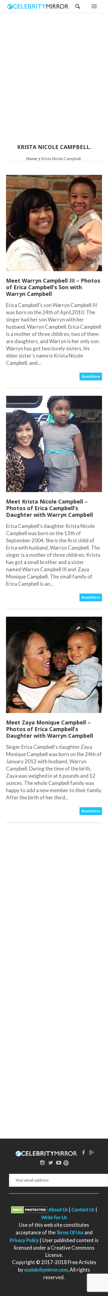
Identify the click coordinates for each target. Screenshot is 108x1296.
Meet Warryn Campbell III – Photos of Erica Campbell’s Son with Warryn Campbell (53, 287)
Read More (91, 376)
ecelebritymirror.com (46, 1270)
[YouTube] (58, 1162)
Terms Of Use (69, 1232)
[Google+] (91, 1152)
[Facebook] (83, 1152)
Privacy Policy (24, 1240)
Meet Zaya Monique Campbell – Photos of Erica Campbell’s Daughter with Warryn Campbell (49, 729)
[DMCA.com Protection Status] (29, 1209)
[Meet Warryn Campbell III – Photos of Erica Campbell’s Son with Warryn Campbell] (54, 223)
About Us (58, 1209)
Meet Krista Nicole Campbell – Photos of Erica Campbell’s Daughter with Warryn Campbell (49, 508)
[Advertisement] (54, 82)
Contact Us (82, 1209)
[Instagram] (42, 1162)
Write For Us (54, 1217)
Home (31, 158)
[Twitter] (50, 1162)
